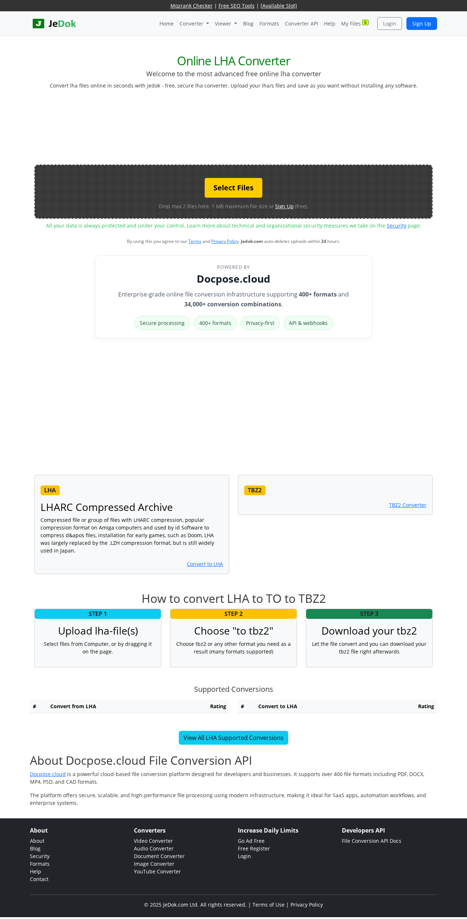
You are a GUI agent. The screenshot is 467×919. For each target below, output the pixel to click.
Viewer (224, 23)
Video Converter (153, 840)
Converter (192, 23)
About (37, 840)
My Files (354, 23)
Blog (248, 23)
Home (166, 23)
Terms (194, 241)
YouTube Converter (157, 871)
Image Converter (154, 863)
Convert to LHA (205, 564)
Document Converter (159, 856)
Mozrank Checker (191, 5)
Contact (39, 879)
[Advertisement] (233, 129)
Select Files (233, 188)
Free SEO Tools (237, 5)
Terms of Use (268, 904)
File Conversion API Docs (371, 840)
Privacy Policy (225, 241)
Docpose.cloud (233, 279)
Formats (269, 23)
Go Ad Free (251, 840)
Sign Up (421, 23)
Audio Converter (154, 848)
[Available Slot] (278, 5)
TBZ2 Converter (408, 504)
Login (389, 23)
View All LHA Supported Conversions (233, 738)
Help (329, 23)
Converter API (301, 23)
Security (396, 225)
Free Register (254, 848)
